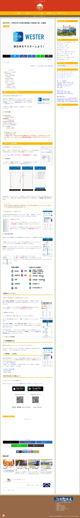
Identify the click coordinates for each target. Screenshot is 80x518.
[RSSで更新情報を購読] (37, 451)
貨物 (61, 87)
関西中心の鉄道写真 (60, 509)
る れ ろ (62, 77)
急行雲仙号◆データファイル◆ (62, 49)
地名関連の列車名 (60, 99)
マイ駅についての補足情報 (10, 83)
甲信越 (69, 91)
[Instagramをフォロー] (29, 451)
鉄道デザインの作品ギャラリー (63, 508)
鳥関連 (76, 101)
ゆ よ (69, 76)
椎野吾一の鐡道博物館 (61, 506)
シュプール (71, 84)
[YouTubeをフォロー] (32, 451)
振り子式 (69, 82)
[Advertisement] (28, 428)
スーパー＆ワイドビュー (62, 98)
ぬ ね (61, 74)
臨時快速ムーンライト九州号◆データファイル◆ (64, 53)
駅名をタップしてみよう (9, 81)
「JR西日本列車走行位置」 (26, 137)
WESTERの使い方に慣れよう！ (12, 87)
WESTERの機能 (8, 73)
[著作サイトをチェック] (17, 451)
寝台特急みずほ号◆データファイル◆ (63, 59)
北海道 (59, 91)
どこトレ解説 (40, 65)
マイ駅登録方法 (8, 76)
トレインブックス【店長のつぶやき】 (64, 502)
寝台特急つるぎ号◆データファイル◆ (63, 47)
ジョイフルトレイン (67, 85)
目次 (9, 69)
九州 (72, 93)
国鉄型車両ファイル (60, 505)
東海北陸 (59, 93)
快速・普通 (60, 85)
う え (61, 71)
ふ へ (70, 74)
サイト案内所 (6, 416)
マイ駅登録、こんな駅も (10, 86)
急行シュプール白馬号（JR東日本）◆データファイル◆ (65, 51)
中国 (65, 93)
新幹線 (64, 82)
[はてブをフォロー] (26, 451)
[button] (49, 56)
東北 (62, 91)
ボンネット (65, 84)
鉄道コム (58, 503)
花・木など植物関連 (70, 101)
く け (70, 71)
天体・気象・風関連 (72, 98)
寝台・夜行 (60, 82)
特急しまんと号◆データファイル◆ (62, 55)
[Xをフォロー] (20, 451)
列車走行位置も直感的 (9, 78)
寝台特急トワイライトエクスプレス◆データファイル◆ (65, 57)
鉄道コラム (12, 416)
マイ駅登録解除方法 (9, 84)
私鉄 (58, 87)
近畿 (62, 93)
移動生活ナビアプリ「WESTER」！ (10, 72)
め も (63, 76)
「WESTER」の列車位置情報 (9, 75)
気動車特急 (60, 84)
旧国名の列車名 (68, 99)
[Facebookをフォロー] (23, 451)
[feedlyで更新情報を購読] (35, 451)
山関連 (63, 101)
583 (73, 82)
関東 (65, 91)
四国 (69, 93)
